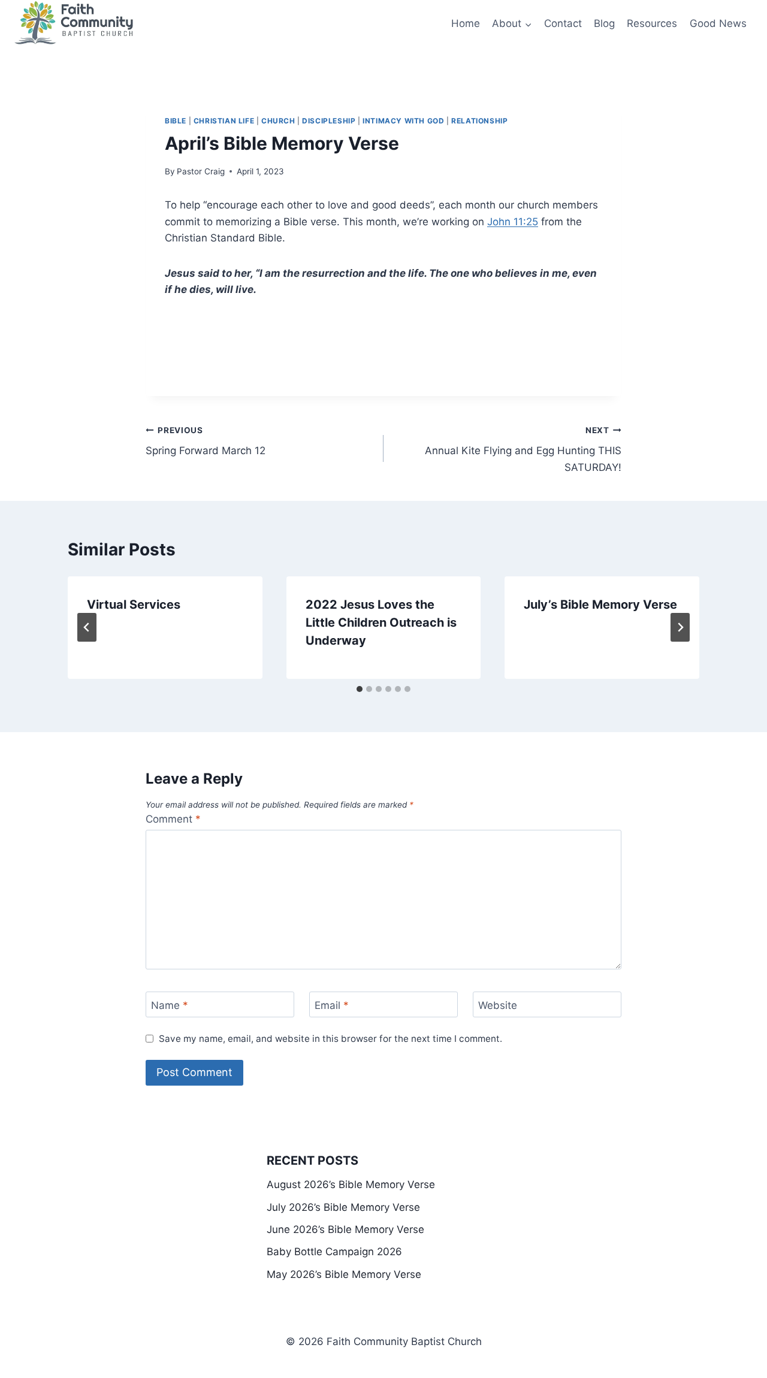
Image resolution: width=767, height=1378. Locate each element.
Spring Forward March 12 (205, 441)
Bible (175, 120)
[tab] (360, 689)
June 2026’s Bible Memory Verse (345, 1229)
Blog (604, 23)
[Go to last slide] (86, 627)
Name (169, 1005)
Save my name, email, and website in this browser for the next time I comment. (330, 1038)
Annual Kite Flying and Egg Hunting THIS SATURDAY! (523, 449)
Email (332, 1005)
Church (278, 120)
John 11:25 (512, 222)
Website (497, 1005)
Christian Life (224, 120)
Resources (652, 23)
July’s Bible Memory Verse (600, 604)
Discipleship (328, 120)
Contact (563, 23)
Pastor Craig (201, 171)
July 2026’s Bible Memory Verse (343, 1207)
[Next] (680, 627)
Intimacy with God (403, 120)
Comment (173, 819)
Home (465, 23)
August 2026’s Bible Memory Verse (351, 1184)
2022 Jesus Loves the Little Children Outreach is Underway (381, 622)
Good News (718, 23)
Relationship (479, 120)
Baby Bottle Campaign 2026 (334, 1252)
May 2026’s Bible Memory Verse (344, 1274)
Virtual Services (133, 604)
